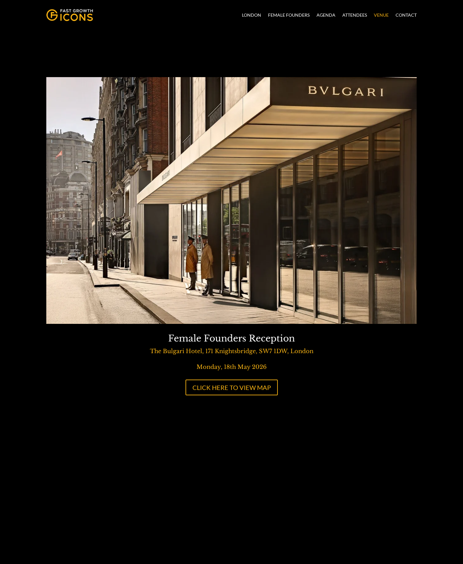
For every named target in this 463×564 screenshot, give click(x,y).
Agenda (326, 15)
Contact (406, 15)
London (251, 15)
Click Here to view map (231, 387)
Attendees (354, 15)
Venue (381, 15)
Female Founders (289, 15)
